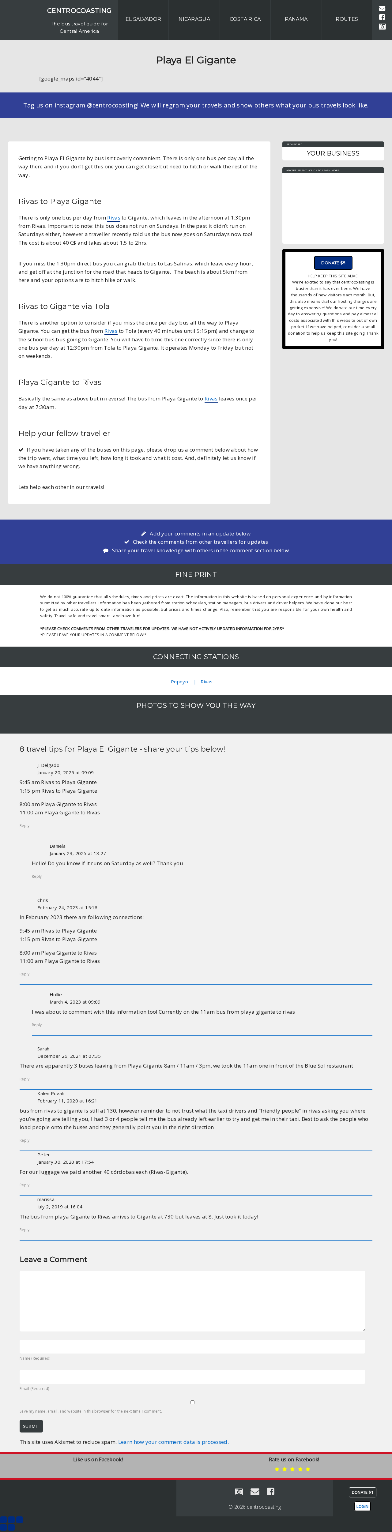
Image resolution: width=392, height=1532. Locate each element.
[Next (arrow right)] (11, 1527)
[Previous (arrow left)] (3, 1527)
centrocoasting (79, 10)
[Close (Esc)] (3, 1519)
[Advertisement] (333, 205)
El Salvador (143, 19)
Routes (347, 19)
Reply (25, 825)
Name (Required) (35, 1358)
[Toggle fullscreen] (11, 1519)
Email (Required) (34, 1388)
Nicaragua (194, 19)
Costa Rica (245, 19)
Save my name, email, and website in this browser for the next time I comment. (91, 1411)
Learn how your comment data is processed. (173, 1441)
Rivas (113, 217)
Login (362, 1506)
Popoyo (179, 681)
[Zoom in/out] (19, 1519)
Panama (296, 19)
